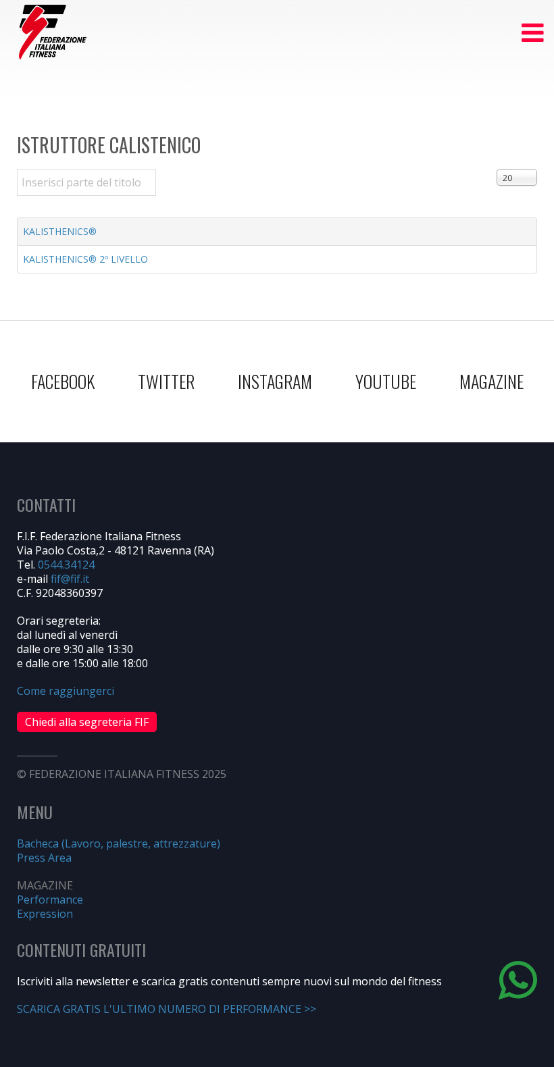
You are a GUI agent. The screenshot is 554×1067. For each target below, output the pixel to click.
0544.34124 (66, 564)
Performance (50, 899)
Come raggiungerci (65, 690)
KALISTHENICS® (60, 231)
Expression (45, 913)
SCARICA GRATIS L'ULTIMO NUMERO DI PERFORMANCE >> (166, 1008)
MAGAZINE (491, 381)
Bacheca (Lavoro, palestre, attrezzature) (118, 843)
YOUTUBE (385, 381)
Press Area (44, 857)
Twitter (166, 381)
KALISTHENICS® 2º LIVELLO (85, 259)
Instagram (275, 381)
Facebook (63, 381)
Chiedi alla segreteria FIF (87, 721)
